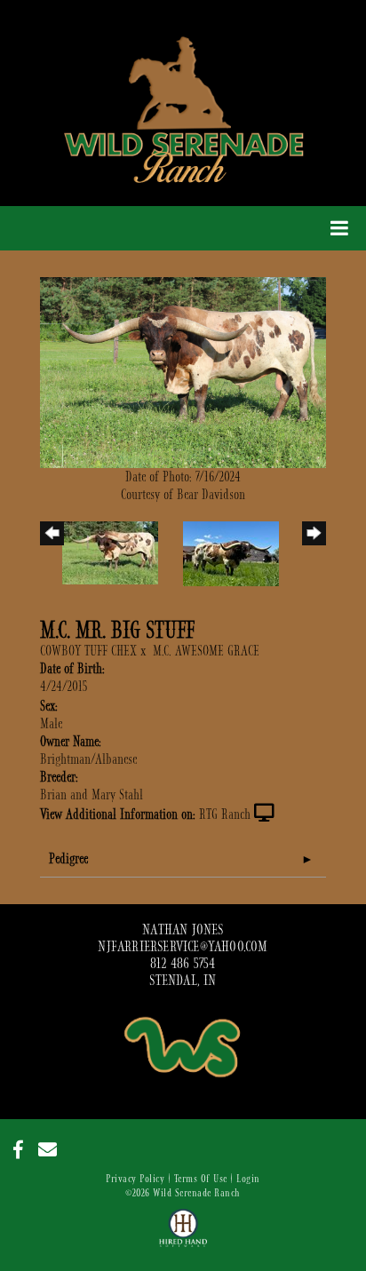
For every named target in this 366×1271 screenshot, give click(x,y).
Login (248, 1178)
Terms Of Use (200, 1178)
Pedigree (68, 859)
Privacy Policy (135, 1178)
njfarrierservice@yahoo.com (182, 947)
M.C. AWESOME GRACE (206, 651)
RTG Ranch (225, 814)
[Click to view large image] (183, 371)
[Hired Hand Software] (183, 1235)
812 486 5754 (182, 964)
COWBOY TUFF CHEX (88, 651)
